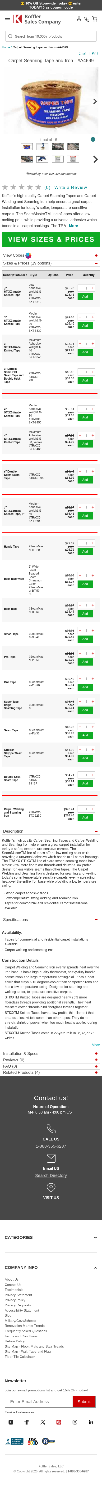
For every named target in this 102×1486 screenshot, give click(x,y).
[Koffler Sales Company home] (39, 19)
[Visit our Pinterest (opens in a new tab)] (58, 1422)
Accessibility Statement (22, 1310)
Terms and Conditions (21, 1336)
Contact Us (13, 1285)
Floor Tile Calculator (20, 1357)
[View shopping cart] (94, 18)
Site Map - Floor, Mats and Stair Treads (34, 1346)
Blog (8, 1315)
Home (6, 47)
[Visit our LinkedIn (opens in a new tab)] (91, 1422)
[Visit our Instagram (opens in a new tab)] (75, 1422)
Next (95, 101)
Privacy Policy (15, 1300)
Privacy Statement (18, 1295)
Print (95, 53)
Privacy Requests (18, 1305)
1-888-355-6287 (78, 1471)
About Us (12, 1279)
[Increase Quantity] (92, 288)
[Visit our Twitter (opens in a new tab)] (43, 1422)
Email (82, 53)
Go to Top (92, 1473)
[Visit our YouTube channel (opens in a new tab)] (11, 1422)
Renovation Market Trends (25, 1326)
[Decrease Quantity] (80, 288)
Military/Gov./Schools (20, 1321)
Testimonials (14, 1290)
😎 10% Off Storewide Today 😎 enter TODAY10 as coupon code (51, 5)
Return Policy (15, 1341)
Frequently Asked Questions (26, 1331)
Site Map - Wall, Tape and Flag (28, 1351)
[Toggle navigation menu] (7, 18)
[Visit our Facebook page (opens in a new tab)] (26, 1422)
